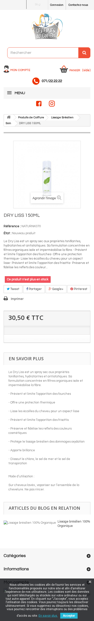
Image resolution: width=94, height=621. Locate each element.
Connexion (56, 5)
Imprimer (17, 299)
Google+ (57, 289)
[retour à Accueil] (8, 117)
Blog (37, 4)
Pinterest (80, 289)
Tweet (14, 289)
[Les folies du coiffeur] (47, 27)
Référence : (12, 226)
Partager (35, 289)
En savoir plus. (48, 615)
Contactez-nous (78, 5)
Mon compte (20, 70)
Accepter (69, 615)
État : (7, 233)
